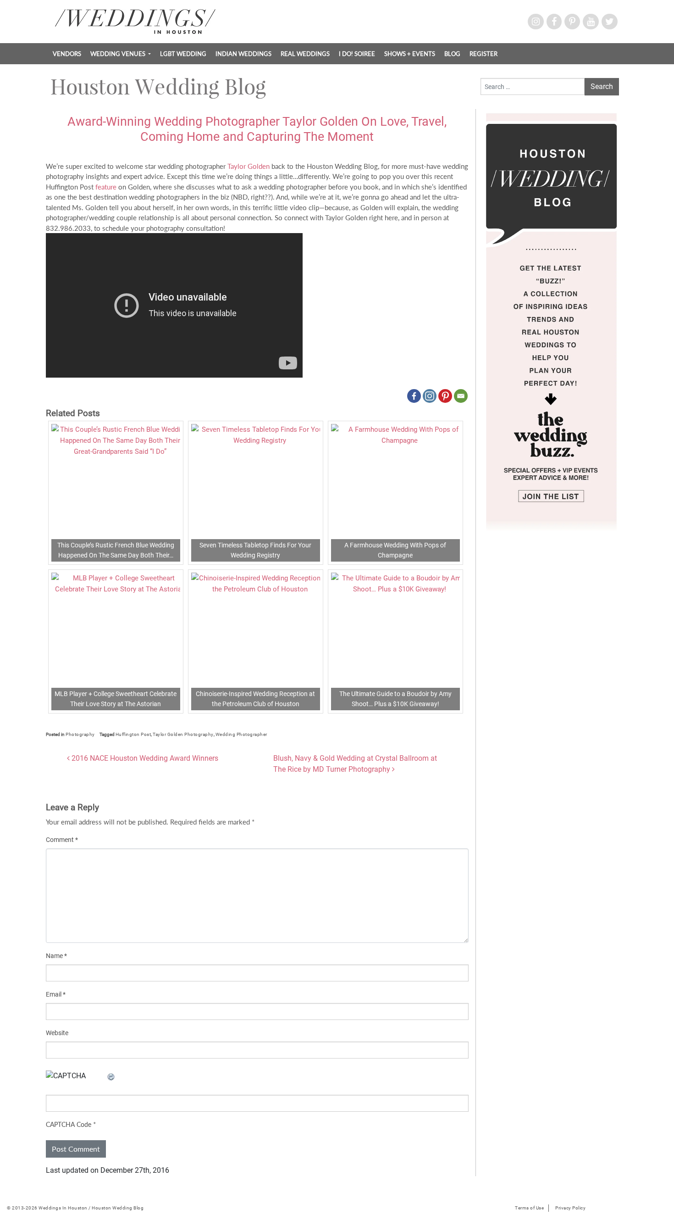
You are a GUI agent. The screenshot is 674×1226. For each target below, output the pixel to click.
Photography (80, 734)
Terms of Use (529, 1207)
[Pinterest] (445, 396)
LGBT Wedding (183, 53)
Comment (62, 839)
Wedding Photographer (241, 734)
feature (105, 187)
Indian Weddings (243, 53)
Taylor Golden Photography (183, 734)
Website (57, 1033)
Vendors (67, 53)
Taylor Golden (248, 166)
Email (56, 994)
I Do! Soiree (357, 53)
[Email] (461, 396)
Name (56, 955)
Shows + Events (409, 53)
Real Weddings (305, 53)
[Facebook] (414, 396)
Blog (452, 53)
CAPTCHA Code (68, 1124)
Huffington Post (133, 734)
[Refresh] (111, 1075)
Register (483, 53)
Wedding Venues (118, 53)
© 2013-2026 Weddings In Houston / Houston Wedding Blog (75, 1207)
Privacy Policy (570, 1207)
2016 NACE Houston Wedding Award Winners (144, 758)
